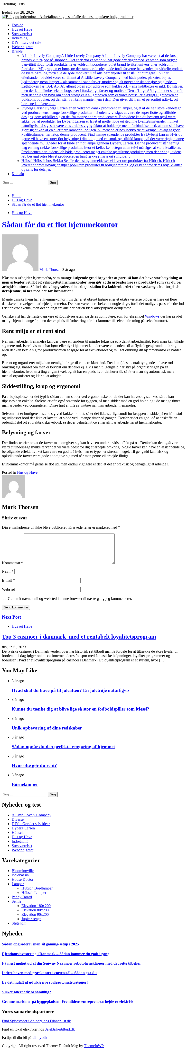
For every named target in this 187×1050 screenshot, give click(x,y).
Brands (17, 51)
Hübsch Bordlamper (37, 888)
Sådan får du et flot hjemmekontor (60, 224)
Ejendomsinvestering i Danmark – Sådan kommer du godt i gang (55, 954)
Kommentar (12, 563)
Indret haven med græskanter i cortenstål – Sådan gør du (49, 973)
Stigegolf (19, 923)
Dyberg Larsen (102, 132)
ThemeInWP (94, 1046)
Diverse (18, 819)
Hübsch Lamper (33, 892)
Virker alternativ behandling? (26, 992)
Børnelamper (25, 784)
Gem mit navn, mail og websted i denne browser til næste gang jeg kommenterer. (70, 598)
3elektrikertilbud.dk (60, 1029)
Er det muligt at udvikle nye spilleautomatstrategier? (45, 982)
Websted (8, 589)
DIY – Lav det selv (26, 42)
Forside (17, 25)
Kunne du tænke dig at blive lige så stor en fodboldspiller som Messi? (80, 709)
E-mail (8, 580)
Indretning (20, 38)
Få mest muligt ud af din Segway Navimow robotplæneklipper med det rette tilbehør (71, 963)
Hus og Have (22, 29)
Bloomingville (23, 871)
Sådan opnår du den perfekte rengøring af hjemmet (63, 746)
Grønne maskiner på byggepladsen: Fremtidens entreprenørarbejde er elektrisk (67, 1001)
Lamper (18, 884)
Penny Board (22, 897)
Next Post (11, 617)
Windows (152, 316)
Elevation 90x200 (35, 914)
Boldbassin (20, 875)
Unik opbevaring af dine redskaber (47, 727)
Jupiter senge (31, 919)
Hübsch (101, 165)
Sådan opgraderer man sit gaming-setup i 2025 (41, 944)
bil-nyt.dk (39, 1037)
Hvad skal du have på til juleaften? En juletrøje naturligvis (70, 690)
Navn (7, 571)
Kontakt (18, 174)
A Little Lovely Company (103, 79)
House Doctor (22, 879)
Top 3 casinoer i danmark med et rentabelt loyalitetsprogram (79, 636)
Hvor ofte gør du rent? (34, 765)
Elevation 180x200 (36, 906)
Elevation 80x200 (35, 910)
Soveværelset (22, 34)
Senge (16, 901)
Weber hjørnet (22, 47)
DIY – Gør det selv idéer (31, 824)
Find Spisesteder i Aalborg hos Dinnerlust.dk (36, 1021)
